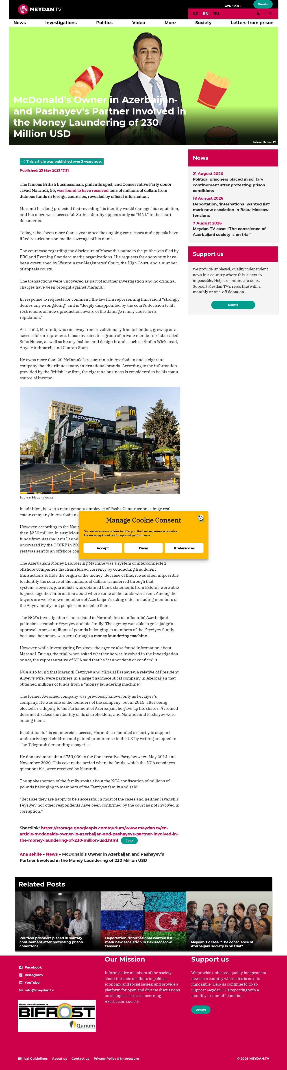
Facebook (33, 967)
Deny (143, 548)
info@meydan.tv (39, 990)
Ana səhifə (31, 854)
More (170, 22)
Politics (104, 22)
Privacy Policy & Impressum (116, 1059)
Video (138, 22)
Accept (103, 548)
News (19, 22)
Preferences (184, 548)
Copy (129, 839)
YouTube (32, 982)
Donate (263, 4)
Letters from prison (252, 22)
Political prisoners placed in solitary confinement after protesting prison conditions (229, 185)
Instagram (34, 975)
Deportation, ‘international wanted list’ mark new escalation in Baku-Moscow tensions (231, 210)
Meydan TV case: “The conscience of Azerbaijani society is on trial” (229, 232)
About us (59, 1059)
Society (203, 22)
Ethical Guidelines (33, 1059)
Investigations (61, 22)
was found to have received (83, 190)
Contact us (80, 1059)
